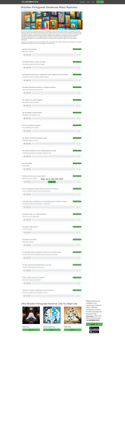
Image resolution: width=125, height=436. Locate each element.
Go (30, 329)
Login (93, 2)
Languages (82, 2)
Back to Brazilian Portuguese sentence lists (31, 10)
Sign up (52, 181)
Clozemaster (30, 2)
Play (99, 1)
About (88, 2)
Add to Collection (77, 49)
